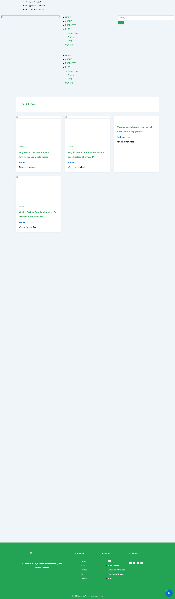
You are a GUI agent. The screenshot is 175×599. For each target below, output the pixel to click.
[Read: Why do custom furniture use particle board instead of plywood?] (87, 128)
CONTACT (70, 45)
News (71, 37)
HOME (68, 17)
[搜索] (121, 22)
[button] (87, 52)
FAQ (70, 41)
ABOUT (68, 21)
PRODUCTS (70, 25)
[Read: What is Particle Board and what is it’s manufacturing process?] (38, 188)
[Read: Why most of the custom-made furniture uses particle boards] (38, 128)
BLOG (67, 29)
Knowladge (73, 33)
